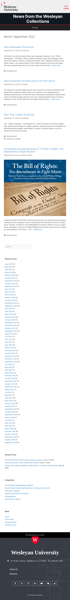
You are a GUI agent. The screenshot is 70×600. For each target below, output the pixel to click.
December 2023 (11, 323)
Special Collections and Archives (17, 494)
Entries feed (9, 519)
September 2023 (11, 331)
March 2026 (9, 272)
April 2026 (8, 270)
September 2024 (11, 306)
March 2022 (9, 373)
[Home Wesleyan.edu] (35, 540)
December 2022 (11, 356)
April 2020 (8, 426)
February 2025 (10, 297)
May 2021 (8, 395)
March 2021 (9, 401)
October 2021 (10, 384)
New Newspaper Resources (19, 47)
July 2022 (8, 364)
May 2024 (8, 309)
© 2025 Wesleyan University (34, 595)
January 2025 (10, 300)
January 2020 (10, 434)
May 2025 (8, 289)
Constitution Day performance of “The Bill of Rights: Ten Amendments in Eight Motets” (34, 150)
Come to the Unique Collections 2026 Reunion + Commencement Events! (31, 465)
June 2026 (9, 264)
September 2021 (11, 387)
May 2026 (8, 267)
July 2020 (8, 420)
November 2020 (11, 409)
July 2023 (8, 336)
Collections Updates (13, 139)
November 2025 (11, 281)
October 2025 (10, 284)
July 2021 (8, 392)
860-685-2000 (57, 561)
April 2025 (8, 292)
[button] (66, 7)
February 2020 (10, 431)
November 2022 (11, 359)
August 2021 (9, 389)
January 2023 (10, 353)
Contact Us (14, 569)
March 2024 (9, 314)
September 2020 (11, 415)
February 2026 (10, 275)
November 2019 (11, 437)
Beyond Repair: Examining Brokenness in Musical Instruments (27, 488)
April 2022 (8, 370)
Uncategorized (11, 235)
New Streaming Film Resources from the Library (29, 80)
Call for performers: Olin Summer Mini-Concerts (22, 463)
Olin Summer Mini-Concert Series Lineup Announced (24, 460)
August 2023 (9, 334)
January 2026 (10, 278)
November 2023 (11, 325)
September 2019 (11, 442)
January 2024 (10, 320)
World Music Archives (13, 499)
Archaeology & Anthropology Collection (19, 485)
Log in (7, 517)
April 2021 (8, 398)
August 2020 (9, 417)
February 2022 (10, 376)
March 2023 (9, 348)
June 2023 (9, 339)
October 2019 (10, 440)
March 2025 (9, 295)
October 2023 (10, 328)
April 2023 (8, 345)
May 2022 (8, 367)
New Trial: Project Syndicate (19, 114)
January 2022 (10, 378)
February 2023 (10, 350)
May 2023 (8, 342)
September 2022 (11, 362)
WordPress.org (10, 525)
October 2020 (10, 412)
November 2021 (10, 381)
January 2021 (10, 406)
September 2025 (11, 286)
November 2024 (11, 303)
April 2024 (8, 311)
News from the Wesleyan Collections (38, 19)
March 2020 (9, 429)
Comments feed (11, 522)
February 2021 (10, 403)
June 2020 (9, 423)
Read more (56, 65)
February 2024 (10, 317)
